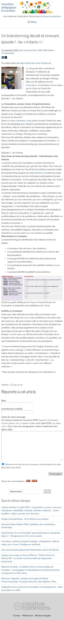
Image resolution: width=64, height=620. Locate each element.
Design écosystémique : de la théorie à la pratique (25, 519)
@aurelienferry (36, 173)
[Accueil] (32, 12)
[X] (6, 58)
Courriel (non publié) (11, 409)
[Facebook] (3, 58)
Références (27, 615)
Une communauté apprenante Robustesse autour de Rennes (30, 550)
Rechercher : (16, 491)
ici (55, 372)
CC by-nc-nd (16, 385)
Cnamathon (31, 85)
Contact (16, 615)
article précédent (18, 120)
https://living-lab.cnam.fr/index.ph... (36, 63)
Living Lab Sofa (29, 50)
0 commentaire (7, 53)
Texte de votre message (13, 417)
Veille (40, 50)
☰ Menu (32, 22)
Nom (3, 400)
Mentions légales (43, 615)
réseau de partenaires (52, 16)
